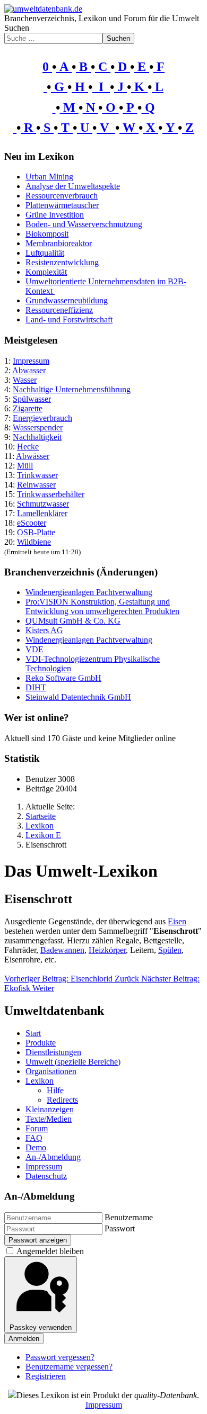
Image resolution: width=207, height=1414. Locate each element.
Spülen (170, 949)
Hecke (28, 446)
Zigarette (27, 408)
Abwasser (29, 370)
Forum (36, 1128)
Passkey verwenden (41, 1327)
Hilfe (55, 1090)
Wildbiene (34, 541)
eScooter (31, 522)
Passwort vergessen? (59, 1357)
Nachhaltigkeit (37, 437)
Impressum (31, 360)
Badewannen (62, 949)
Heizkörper (107, 949)
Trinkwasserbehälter (50, 494)
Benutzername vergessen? (69, 1366)
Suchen (16, 27)
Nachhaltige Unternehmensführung (72, 389)
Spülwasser (32, 398)
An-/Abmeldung (53, 1156)
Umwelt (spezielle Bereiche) (72, 1061)
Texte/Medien (48, 1118)
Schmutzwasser (43, 503)
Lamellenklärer (42, 513)
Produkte (40, 1042)
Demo (35, 1147)
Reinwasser (36, 484)
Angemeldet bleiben (50, 1251)
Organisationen (50, 1071)
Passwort (120, 1228)
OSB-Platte (36, 532)
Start (33, 1033)
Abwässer (32, 456)
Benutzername (129, 1217)
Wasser (25, 379)
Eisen (177, 921)
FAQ (33, 1137)
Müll (25, 465)
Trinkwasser (37, 475)
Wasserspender (38, 427)
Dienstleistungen (53, 1052)
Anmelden (23, 1339)
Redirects (62, 1099)
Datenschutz (46, 1176)
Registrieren (45, 1376)
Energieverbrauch (42, 417)
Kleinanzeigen (49, 1109)
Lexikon (39, 1080)
